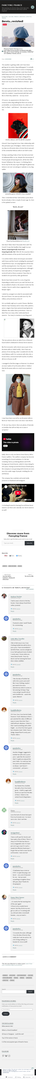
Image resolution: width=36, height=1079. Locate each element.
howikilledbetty (16, 710)
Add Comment (29, 589)
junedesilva (16, 619)
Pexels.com (26, 241)
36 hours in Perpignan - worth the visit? (13, 1034)
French (16, 16)
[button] (11, 328)
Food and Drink (7, 977)
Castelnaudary (21, 975)
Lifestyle (29, 16)
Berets (5, 566)
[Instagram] (9, 1055)
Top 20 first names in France (10, 1038)
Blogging (5, 16)
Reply (12, 611)
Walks (20, 566)
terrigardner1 (15, 833)
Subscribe (29, 543)
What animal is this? (7, 1026)
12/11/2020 (8, 59)
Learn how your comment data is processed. (17, 964)
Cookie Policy (6, 1072)
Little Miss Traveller (17, 639)
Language (22, 16)
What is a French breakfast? (9, 1030)
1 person (18, 608)
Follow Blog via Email (9, 1000)
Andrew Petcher (16, 597)
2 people (18, 664)
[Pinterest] (3, 1055)
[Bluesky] (6, 1055)
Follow (6, 1014)
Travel (4, 18)
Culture (10, 16)
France (16, 977)
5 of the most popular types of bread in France (15, 1042)
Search (4, 989)
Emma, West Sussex (17, 897)
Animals (5, 975)
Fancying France (12, 5)
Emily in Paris (12, 566)
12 (32, 59)
